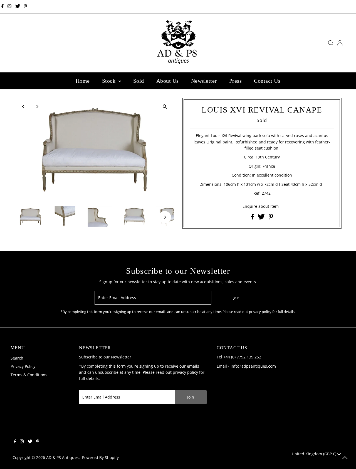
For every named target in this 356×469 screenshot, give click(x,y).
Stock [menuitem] (109, 81)
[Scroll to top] (344, 457)
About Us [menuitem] (167, 81)
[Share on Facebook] (253, 218)
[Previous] (23, 106)
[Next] (37, 106)
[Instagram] (9, 6)
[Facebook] (2, 6)
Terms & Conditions (29, 374)
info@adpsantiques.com (253, 366)
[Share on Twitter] (262, 218)
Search (17, 358)
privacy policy (185, 372)
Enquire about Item (261, 206)
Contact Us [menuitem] (267, 81)
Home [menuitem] (83, 81)
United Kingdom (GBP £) (314, 453)
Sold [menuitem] (138, 81)
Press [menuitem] (235, 81)
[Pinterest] (25, 6)
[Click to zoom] (165, 107)
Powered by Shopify (100, 457)
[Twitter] (17, 6)
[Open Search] (330, 42)
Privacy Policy (23, 366)
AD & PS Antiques (62, 457)
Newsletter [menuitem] (204, 81)
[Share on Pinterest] (271, 218)
